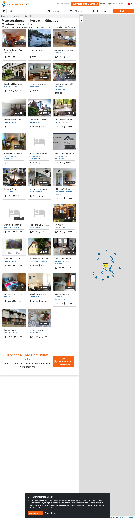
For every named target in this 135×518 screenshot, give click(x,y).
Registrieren (112, 4)
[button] (103, 268)
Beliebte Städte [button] (63, 4)
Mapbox (132, 517)
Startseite (5, 16)
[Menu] (130, 4)
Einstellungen (51, 513)
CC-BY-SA (120, 517)
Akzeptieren (35, 513)
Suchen (123, 11)
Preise (102, 4)
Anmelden (122, 4)
